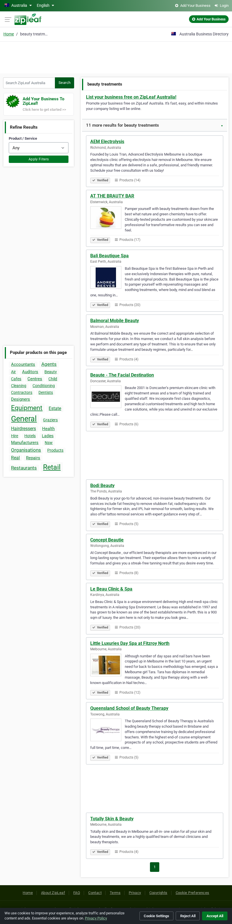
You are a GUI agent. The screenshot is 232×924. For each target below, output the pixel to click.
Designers (20, 399)
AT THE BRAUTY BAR (112, 196)
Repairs (33, 457)
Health (48, 428)
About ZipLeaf (53, 893)
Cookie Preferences (192, 893)
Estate (55, 408)
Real (15, 457)
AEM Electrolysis (107, 141)
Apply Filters (39, 159)
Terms (115, 893)
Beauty (50, 371)
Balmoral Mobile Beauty (114, 320)
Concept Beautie (107, 540)
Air (13, 371)
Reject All (188, 916)
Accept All (215, 916)
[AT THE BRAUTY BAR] (107, 218)
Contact (95, 893)
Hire (14, 436)
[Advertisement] (116, 56)
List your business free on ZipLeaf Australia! (131, 97)
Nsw (49, 442)
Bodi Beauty (102, 485)
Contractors (21, 392)
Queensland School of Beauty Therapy (129, 708)
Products (55, 450)
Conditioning (44, 385)
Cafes (16, 379)
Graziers (50, 420)
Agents (49, 364)
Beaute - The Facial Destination (122, 375)
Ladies (47, 436)
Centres (34, 378)
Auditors (30, 371)
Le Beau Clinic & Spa (111, 589)
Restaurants (24, 468)
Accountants (23, 364)
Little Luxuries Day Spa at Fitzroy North (129, 643)
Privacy (135, 893)
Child (52, 379)
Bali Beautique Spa (109, 255)
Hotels (30, 436)
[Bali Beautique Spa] (107, 278)
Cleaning (18, 385)
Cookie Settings (156, 916)
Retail (52, 467)
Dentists (45, 392)
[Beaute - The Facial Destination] (107, 397)
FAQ (76, 893)
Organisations (26, 450)
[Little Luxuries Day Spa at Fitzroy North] (107, 666)
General (24, 418)
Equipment (26, 408)
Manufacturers (24, 442)
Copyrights (158, 893)
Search (64, 82)
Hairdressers (23, 428)
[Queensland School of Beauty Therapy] (107, 731)
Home (8, 34)
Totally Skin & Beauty (112, 818)
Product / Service (23, 138)
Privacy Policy (96, 918)
